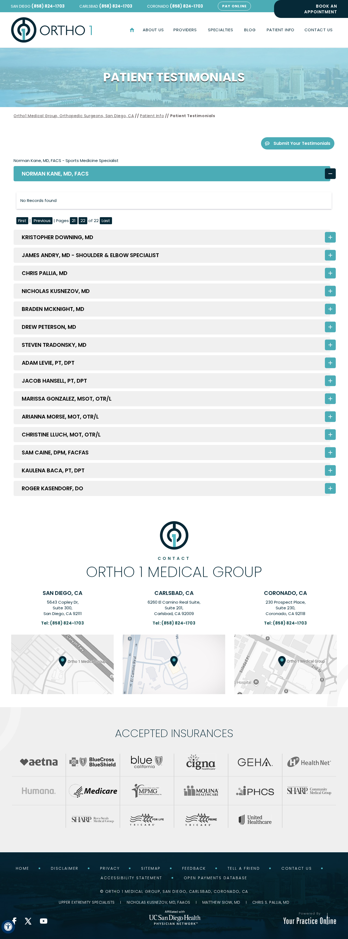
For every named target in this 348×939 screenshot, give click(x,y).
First (22, 220)
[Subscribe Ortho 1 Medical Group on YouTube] (43, 921)
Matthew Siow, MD (221, 902)
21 (74, 220)
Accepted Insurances (174, 733)
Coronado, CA (285, 593)
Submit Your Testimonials (302, 143)
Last (106, 220)
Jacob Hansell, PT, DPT (54, 381)
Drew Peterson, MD (49, 327)
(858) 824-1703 (48, 6)
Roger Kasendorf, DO (52, 488)
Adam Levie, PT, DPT (48, 363)
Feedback (194, 868)
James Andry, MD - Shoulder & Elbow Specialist (90, 255)
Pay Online (234, 6)
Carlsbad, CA (174, 593)
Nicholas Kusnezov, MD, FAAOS (158, 902)
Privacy (110, 868)
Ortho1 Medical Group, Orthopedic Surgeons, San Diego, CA (74, 115)
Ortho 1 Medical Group (174, 568)
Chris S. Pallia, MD (271, 902)
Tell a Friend (244, 868)
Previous (42, 220)
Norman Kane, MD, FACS (55, 173)
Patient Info (152, 115)
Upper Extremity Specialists (87, 902)
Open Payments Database (215, 878)
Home (132, 30)
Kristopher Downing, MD (57, 237)
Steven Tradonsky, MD (54, 345)
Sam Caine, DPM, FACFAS (55, 452)
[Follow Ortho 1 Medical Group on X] (28, 921)
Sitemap (151, 868)
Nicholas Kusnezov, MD (56, 291)
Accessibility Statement (131, 878)
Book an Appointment (320, 9)
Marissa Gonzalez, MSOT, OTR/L (66, 399)
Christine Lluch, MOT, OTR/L (61, 434)
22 (82, 220)
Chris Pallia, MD (44, 273)
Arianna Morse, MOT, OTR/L (60, 416)
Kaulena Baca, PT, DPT (53, 470)
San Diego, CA (62, 593)
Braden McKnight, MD (53, 309)
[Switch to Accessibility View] (8, 927)
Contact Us (296, 868)
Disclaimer (65, 868)
